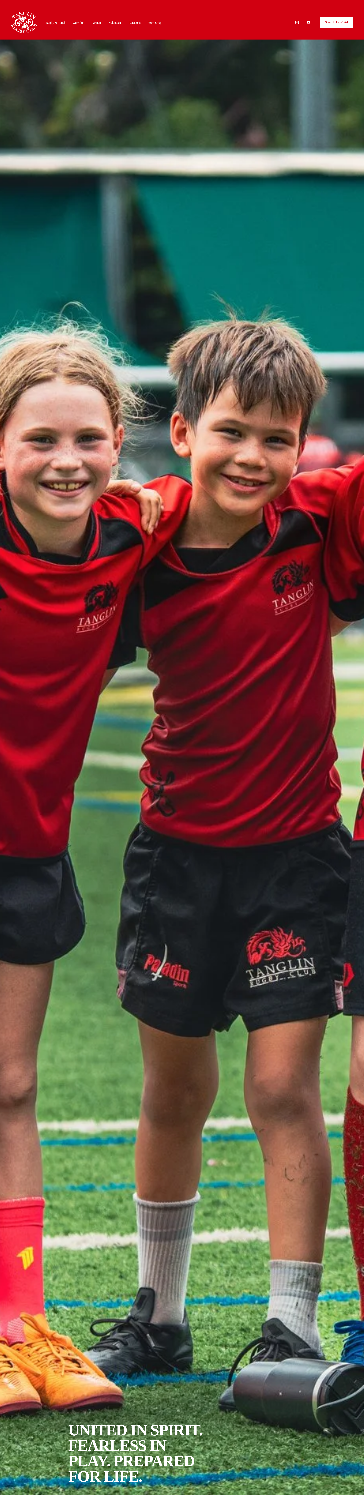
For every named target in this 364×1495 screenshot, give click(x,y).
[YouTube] (308, 22)
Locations (134, 22)
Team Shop (155, 22)
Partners (96, 22)
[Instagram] (297, 22)
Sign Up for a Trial (336, 22)
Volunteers (115, 22)
